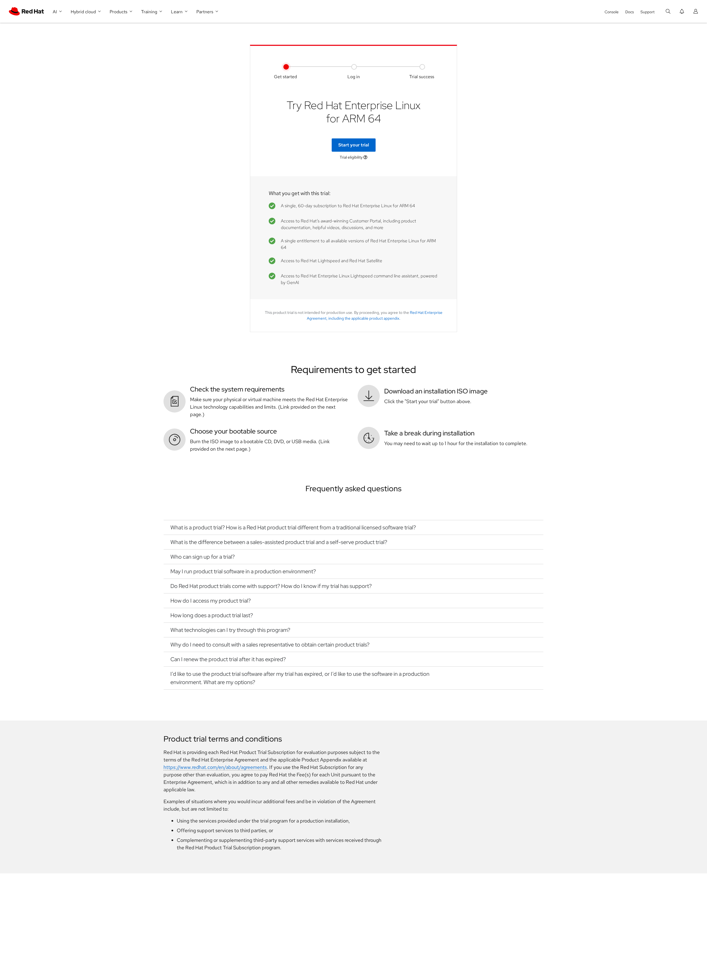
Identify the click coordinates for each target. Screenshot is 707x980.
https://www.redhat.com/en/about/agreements (215, 767)
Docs (629, 11)
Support (647, 11)
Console (612, 11)
